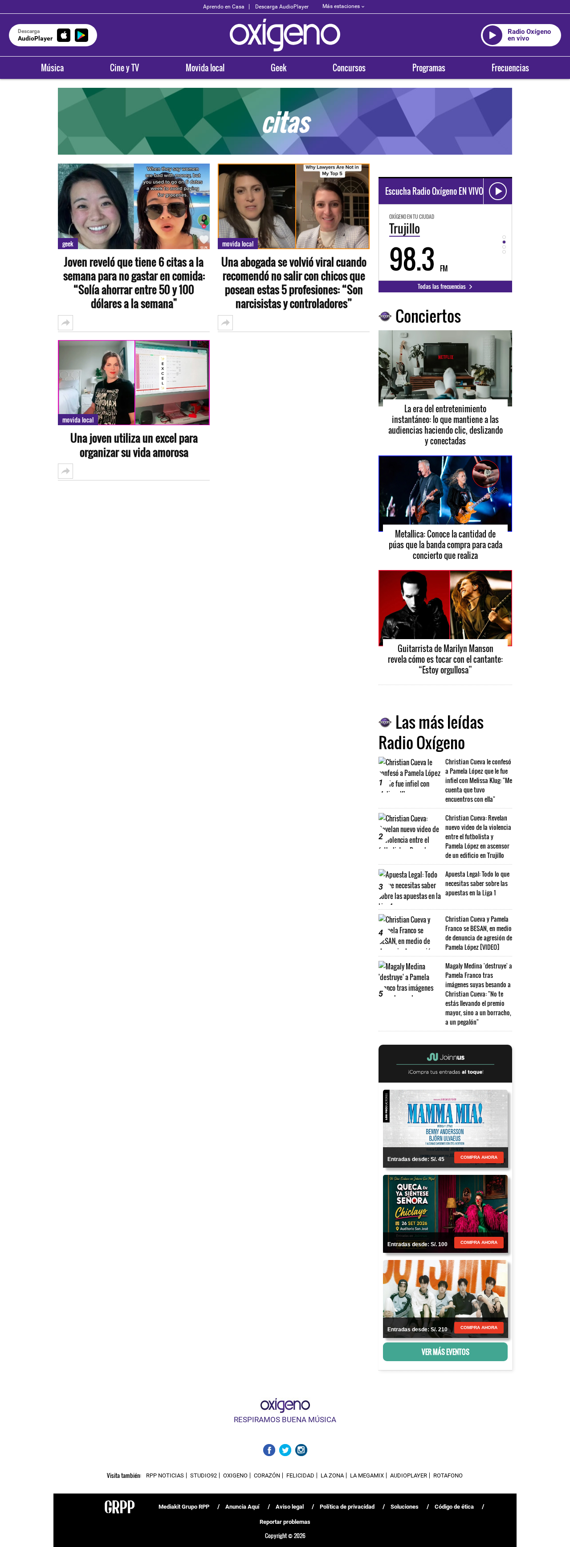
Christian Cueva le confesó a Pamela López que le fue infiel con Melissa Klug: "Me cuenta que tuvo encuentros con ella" (478, 780)
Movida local (205, 68)
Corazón (267, 1475)
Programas (428, 68)
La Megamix (367, 1475)
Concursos (349, 68)
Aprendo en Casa (223, 7)
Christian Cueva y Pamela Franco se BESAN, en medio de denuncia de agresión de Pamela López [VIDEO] (478, 933)
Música (52, 68)
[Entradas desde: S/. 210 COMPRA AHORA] (445, 1298)
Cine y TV (124, 68)
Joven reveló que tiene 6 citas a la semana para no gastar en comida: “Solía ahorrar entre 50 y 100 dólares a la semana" (134, 283)
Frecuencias (510, 68)
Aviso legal (290, 1507)
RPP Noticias (165, 1475)
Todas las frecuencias (442, 286)
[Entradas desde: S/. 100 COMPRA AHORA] (445, 1213)
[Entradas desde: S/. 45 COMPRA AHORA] (445, 1128)
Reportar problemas (285, 1522)
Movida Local (78, 419)
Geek (278, 68)
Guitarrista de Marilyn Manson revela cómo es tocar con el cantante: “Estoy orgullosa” (445, 659)
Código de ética (454, 1507)
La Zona (332, 1475)
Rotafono (448, 1475)
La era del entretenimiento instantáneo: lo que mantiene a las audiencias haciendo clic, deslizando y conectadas (445, 425)
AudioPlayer (408, 1475)
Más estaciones (341, 6)
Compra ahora (478, 1157)
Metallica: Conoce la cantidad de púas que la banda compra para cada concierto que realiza (445, 544)
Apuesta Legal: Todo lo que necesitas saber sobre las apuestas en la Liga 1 (477, 883)
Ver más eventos (445, 1352)
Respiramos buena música (285, 1419)
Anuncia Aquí (242, 1507)
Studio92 (203, 1475)
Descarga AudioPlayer (282, 7)
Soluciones (405, 1507)
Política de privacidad (347, 1507)
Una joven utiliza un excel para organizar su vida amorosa (134, 445)
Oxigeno (235, 1475)
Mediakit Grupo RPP (184, 1507)
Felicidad (300, 1475)
